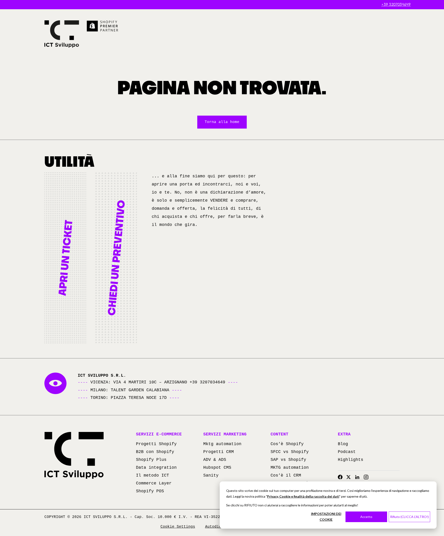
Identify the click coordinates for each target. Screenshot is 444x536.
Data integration (156, 467)
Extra (344, 434)
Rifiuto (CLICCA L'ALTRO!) (409, 517)
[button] (65, 257)
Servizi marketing (225, 434)
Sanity (211, 475)
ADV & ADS (214, 459)
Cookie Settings (177, 527)
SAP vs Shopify (288, 459)
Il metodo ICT (152, 475)
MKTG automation (290, 467)
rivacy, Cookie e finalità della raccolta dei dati (304, 496)
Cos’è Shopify (287, 444)
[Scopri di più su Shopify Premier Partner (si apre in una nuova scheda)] (102, 26)
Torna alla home (222, 122)
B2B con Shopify (155, 452)
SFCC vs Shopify (290, 452)
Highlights (350, 459)
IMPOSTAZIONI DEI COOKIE (326, 516)
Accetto (366, 517)
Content (279, 434)
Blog (343, 444)
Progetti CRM (218, 452)
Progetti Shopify (156, 444)
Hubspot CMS (217, 467)
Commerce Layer (154, 483)
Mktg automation (222, 444)
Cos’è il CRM (286, 475)
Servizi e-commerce (159, 434)
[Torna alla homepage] (61, 34)
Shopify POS (150, 491)
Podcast (347, 452)
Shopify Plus (151, 459)
